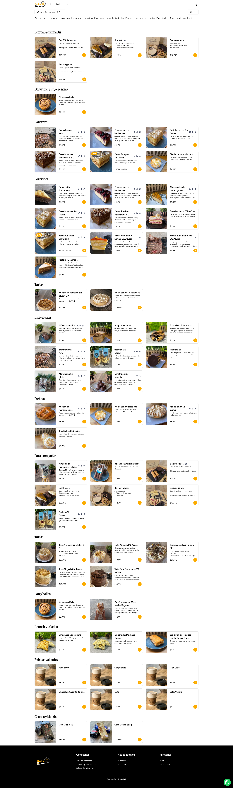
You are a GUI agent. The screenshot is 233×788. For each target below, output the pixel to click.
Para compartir (141, 18)
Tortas (152, 18)
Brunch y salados (177, 18)
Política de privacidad (85, 768)
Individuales (118, 18)
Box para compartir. (48, 18)
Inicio (51, 4)
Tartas (108, 18)
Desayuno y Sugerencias (70, 18)
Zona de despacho (84, 761)
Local (66, 4)
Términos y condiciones (86, 765)
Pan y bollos (162, 18)
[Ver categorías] (196, 18)
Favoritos (88, 18)
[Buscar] (36, 18)
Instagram (122, 761)
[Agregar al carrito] (84, 55)
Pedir (58, 4)
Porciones (99, 18)
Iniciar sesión (165, 765)
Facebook (122, 765)
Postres (128, 18)
